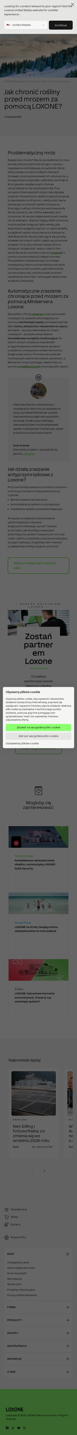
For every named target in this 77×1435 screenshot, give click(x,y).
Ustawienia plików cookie (22, 743)
